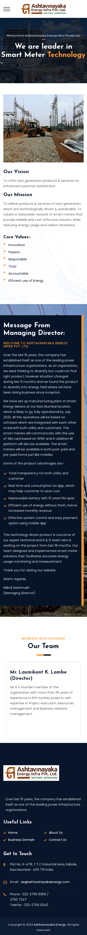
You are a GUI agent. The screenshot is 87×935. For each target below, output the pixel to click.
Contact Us (57, 840)
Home (13, 832)
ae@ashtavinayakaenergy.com (45, 882)
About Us (56, 832)
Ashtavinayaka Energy (50, 925)
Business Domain (21, 840)
